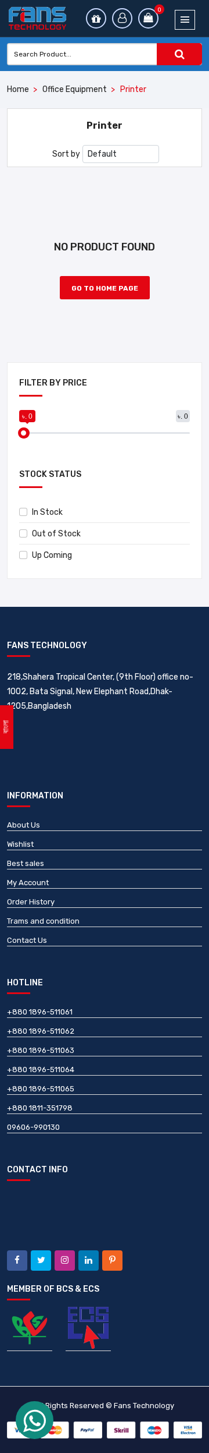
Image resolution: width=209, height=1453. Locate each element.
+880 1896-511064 (40, 1069)
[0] (148, 18)
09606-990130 (33, 1127)
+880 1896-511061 (40, 1011)
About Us (23, 825)
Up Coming (52, 555)
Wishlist (20, 844)
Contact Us (27, 940)
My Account (28, 882)
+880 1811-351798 (40, 1108)
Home (18, 89)
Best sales (25, 863)
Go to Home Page (104, 288)
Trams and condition (43, 921)
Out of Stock (56, 534)
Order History (31, 901)
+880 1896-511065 (40, 1088)
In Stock (47, 512)
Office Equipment (74, 89)
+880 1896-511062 (40, 1031)
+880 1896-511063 (40, 1050)
